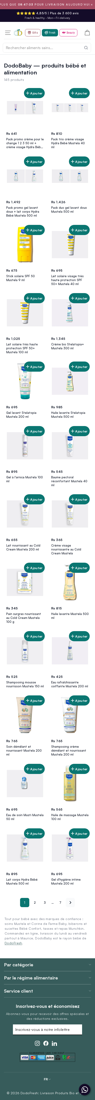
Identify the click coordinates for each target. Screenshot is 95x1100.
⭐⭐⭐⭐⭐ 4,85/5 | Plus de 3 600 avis (47, 13)
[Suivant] (70, 902)
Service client (18, 991)
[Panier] (87, 32)
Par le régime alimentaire (31, 978)
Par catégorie (18, 965)
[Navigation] (8, 32)
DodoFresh (13, 943)
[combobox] (47, 47)
